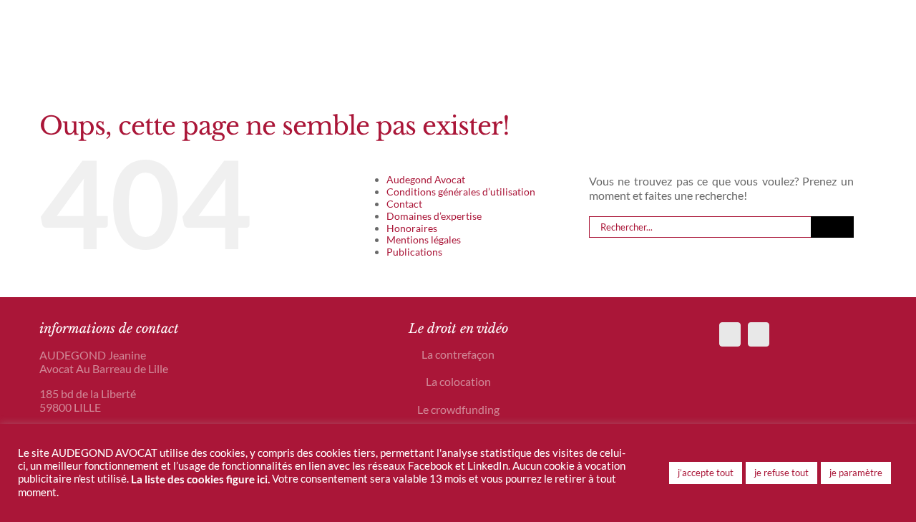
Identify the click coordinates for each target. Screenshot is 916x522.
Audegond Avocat (425, 179)
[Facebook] (730, 334)
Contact (404, 204)
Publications (414, 252)
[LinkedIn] (758, 334)
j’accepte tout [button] (706, 472)
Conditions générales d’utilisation (460, 191)
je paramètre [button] (855, 472)
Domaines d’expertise (434, 216)
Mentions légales (423, 239)
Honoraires (411, 228)
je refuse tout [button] (781, 472)
